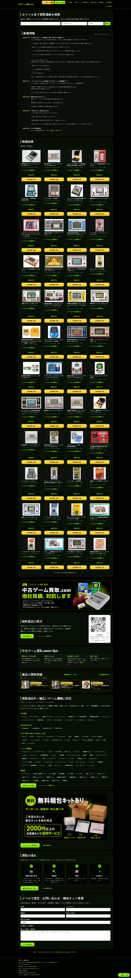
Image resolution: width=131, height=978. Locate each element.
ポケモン (49, 720)
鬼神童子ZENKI (69, 765)
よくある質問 (108, 6)
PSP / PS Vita (58, 728)
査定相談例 (108, 2)
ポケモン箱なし (58, 720)
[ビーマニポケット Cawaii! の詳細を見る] (54, 190)
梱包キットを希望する (28, 926)
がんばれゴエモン (94, 758)
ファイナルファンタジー (39, 751)
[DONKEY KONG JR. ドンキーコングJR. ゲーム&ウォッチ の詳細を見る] (77, 332)
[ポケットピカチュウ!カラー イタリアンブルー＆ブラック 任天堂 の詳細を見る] (54, 332)
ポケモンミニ (92, 720)
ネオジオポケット (51, 736)
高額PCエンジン (95, 777)
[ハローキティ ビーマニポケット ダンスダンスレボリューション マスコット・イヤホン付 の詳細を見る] (31, 225)
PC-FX (32, 736)
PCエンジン (76, 740)
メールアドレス (70, 906)
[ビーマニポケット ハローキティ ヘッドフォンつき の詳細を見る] (99, 225)
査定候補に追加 (31, 179)
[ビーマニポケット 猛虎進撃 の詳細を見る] (77, 473)
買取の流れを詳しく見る (29, 888)
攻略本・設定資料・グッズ (40, 773)
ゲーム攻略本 (53, 773)
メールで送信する (27, 944)
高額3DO (77, 736)
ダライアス (25, 765)
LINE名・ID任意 (70, 913)
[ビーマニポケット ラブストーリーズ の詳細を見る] (31, 544)
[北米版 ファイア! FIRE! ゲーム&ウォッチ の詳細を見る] (99, 473)
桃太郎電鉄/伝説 (44, 755)
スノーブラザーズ (80, 765)
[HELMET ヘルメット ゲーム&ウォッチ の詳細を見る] (54, 403)
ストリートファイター (102, 755)
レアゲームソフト (26, 773)
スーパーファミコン (60, 716)
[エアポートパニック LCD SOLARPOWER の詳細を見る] (77, 437)
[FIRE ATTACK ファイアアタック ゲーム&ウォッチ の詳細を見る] (54, 225)
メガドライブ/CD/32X (97, 736)
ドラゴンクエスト (26, 751)
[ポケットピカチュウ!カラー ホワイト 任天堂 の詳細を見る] (99, 368)
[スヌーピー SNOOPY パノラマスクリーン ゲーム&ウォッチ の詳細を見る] (99, 403)
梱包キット (77, 2)
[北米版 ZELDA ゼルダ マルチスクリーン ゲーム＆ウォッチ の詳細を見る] (54, 261)
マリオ (50, 751)
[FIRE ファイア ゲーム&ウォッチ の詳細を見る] (31, 509)
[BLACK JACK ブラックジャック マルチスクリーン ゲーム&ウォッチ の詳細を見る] (77, 368)
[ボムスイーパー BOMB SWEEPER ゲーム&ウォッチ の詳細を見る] (99, 509)
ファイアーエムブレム (100, 751)
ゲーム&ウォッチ (81, 720)
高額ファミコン (26, 777)
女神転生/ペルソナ (82, 758)
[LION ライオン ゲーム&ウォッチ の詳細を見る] (31, 296)
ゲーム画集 (70, 773)
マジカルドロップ (49, 762)
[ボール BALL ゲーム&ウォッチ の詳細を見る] (77, 544)
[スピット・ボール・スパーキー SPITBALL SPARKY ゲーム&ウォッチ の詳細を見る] (54, 473)
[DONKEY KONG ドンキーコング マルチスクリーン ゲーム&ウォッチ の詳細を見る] (99, 544)
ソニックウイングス (60, 762)
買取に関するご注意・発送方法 (63, 952)
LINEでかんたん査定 (28, 785)
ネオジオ (25, 736)
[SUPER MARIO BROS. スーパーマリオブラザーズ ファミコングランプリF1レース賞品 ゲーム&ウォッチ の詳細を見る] (31, 332)
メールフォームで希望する (30, 845)
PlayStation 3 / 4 (47, 728)
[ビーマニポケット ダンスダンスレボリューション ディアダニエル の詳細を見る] (54, 368)
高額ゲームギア (56, 780)
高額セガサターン (26, 780)
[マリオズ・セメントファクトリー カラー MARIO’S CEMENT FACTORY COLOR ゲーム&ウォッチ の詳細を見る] (99, 437)
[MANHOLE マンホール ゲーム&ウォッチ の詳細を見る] (99, 190)
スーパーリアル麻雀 (27, 762)
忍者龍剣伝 (100, 762)
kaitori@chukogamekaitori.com (30, 968)
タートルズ (91, 762)
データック (42, 765)
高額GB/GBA (41, 720)
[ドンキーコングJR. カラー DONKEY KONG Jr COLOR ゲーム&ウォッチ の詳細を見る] (77, 156)
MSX (105, 740)
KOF (44, 758)
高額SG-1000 (45, 780)
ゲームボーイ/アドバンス (28, 720)
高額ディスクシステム (48, 716)
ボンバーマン (34, 755)
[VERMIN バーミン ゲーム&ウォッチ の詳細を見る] (31, 437)
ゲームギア (46, 740)
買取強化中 (85, 2)
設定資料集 (61, 773)
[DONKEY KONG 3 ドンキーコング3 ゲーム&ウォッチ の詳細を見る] (31, 368)
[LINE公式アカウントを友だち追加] (98, 624)
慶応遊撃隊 (33, 765)
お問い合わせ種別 (25, 919)
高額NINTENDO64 (94, 716)
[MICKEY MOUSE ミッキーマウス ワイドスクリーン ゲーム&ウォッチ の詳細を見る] (77, 403)
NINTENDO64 (83, 716)
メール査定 (69, 2)
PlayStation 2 (36, 728)
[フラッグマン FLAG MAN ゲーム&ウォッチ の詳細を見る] (31, 261)
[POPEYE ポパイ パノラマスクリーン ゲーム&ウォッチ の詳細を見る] (31, 156)
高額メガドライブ (84, 777)
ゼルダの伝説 (58, 751)
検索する (107, 23)
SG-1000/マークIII (57, 740)
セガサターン (26, 740)
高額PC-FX (104, 777)
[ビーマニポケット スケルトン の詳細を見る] (31, 473)
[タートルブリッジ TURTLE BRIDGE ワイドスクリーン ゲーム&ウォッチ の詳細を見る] (31, 403)
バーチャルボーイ (70, 720)
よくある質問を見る (47, 888)
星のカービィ (68, 751)
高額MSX (36, 780)
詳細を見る (31, 175)
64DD (50, 765)
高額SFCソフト (72, 716)
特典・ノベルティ (90, 773)
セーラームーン (58, 765)
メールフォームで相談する (44, 636)
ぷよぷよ (54, 755)
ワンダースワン (61, 736)
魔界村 (91, 755)
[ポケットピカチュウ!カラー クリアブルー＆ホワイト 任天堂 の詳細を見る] (77, 509)
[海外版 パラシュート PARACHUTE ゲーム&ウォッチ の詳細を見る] (77, 261)
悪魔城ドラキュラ (87, 751)
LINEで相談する (27, 636)
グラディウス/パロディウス (73, 755)
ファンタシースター (81, 762)
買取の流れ (93, 2)
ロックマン (77, 751)
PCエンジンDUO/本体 (88, 740)
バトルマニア (91, 765)
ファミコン (25, 716)
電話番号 (23, 913)
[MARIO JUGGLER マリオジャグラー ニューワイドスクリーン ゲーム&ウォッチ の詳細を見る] (77, 296)
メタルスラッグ (52, 758)
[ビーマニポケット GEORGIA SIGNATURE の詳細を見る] (31, 190)
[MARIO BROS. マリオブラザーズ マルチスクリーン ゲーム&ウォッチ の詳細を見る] (54, 296)
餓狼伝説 (25, 758)
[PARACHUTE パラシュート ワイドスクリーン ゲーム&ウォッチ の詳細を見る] (54, 437)
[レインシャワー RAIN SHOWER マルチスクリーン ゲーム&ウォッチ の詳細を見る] (77, 190)
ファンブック (80, 773)
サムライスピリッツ (34, 758)
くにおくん (25, 755)
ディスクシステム (35, 716)
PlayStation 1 (26, 728)
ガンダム (72, 758)
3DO (70, 736)
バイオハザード (62, 758)
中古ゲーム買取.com (26, 4)
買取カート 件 (124, 975)
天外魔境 (62, 755)
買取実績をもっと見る (70, 674)
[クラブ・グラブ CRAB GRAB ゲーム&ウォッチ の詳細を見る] (99, 156)
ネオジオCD (85, 736)
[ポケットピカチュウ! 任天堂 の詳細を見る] (99, 261)
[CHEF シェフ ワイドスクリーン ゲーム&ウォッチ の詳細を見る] (99, 332)
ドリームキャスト (36, 740)
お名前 (22, 906)
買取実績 (101, 2)
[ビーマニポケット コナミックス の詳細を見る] (54, 509)
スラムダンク (38, 762)
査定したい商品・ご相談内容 (28, 929)
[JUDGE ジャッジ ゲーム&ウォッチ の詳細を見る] (99, 296)
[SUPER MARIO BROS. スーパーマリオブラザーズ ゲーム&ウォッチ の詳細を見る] (77, 225)
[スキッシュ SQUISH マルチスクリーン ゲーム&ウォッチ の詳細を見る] (54, 544)
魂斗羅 (84, 755)
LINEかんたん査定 (60, 2)
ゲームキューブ (105, 716)
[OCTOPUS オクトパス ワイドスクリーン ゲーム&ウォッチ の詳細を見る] (54, 156)
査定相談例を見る (104, 674)
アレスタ (71, 762)
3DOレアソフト (101, 773)
